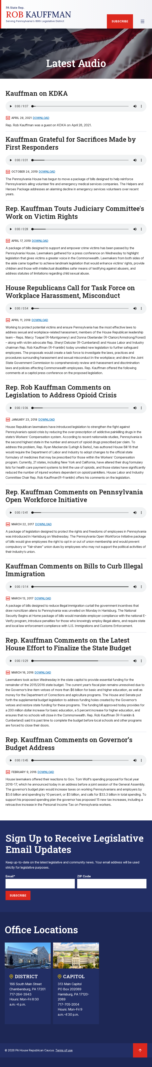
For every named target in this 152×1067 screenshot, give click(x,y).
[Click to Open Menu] (142, 21)
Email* (10, 876)
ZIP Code (84, 876)
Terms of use (64, 1050)
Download (41, 118)
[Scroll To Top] (140, 1050)
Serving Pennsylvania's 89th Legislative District (38, 14)
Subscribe (120, 21)
